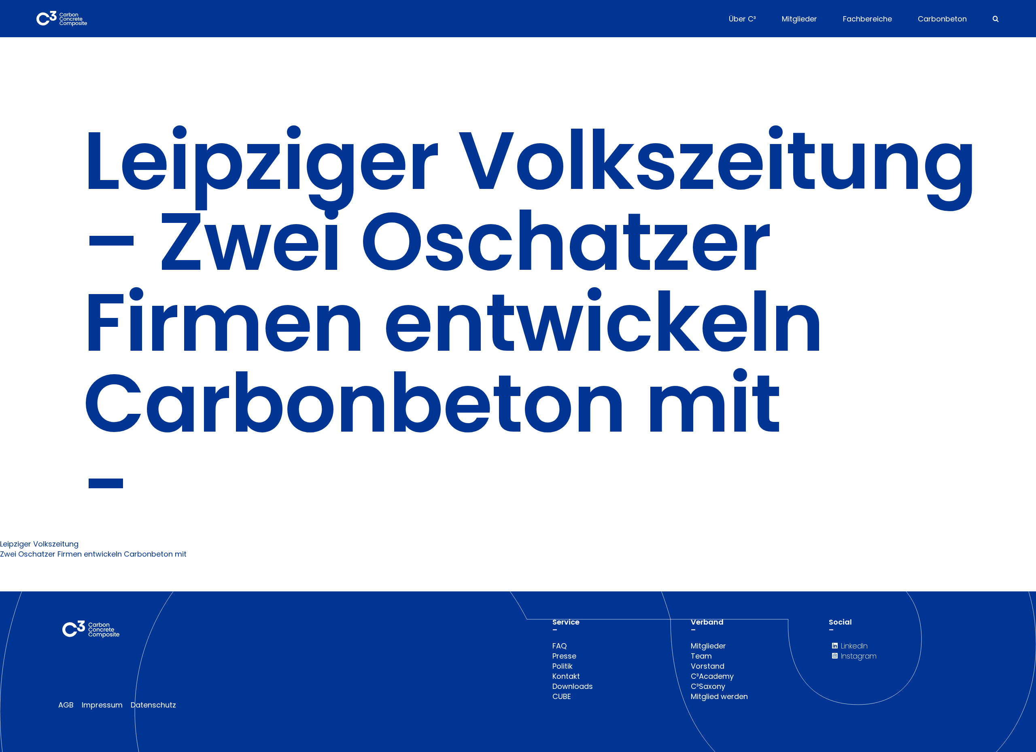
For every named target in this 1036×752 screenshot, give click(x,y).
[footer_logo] (90, 624)
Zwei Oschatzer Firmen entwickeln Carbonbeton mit (93, 554)
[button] (996, 18)
